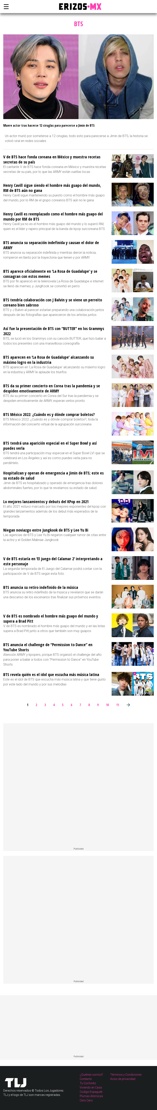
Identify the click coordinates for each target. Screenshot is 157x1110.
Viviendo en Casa (91, 1087)
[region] (78, 785)
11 (117, 705)
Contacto (86, 1079)
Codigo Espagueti (91, 1091)
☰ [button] (5, 6)
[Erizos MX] (78, 6)
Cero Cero (86, 1100)
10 (107, 705)
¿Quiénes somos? (91, 1074)
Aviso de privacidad (122, 1079)
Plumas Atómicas (91, 1096)
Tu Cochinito (88, 1083)
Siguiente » (128, 705)
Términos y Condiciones (126, 1074)
